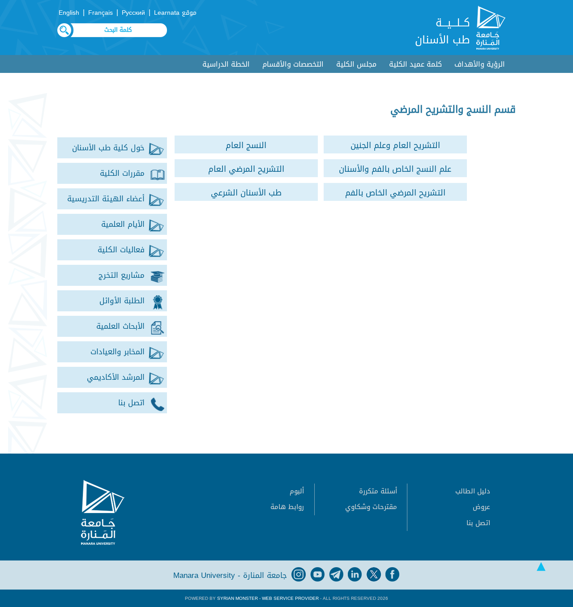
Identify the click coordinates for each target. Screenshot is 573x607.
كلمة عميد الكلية (415, 64)
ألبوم (297, 491)
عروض (481, 507)
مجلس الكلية (356, 64)
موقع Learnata (175, 13)
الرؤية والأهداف (479, 64)
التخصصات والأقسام (293, 64)
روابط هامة (287, 507)
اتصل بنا (478, 523)
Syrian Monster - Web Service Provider (268, 598)
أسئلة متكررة (378, 491)
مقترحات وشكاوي (371, 507)
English (69, 13)
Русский (133, 13)
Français (100, 13)
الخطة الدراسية (226, 64)
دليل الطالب (472, 491)
